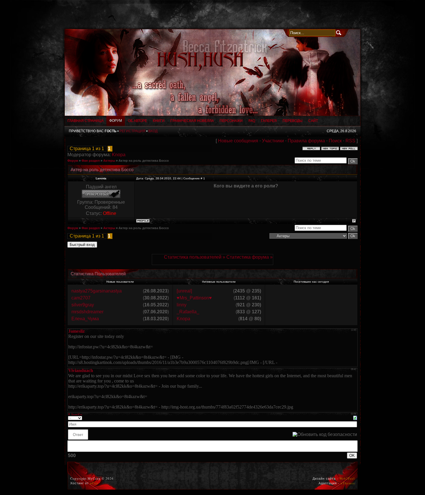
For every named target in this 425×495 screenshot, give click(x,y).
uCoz (94, 483)
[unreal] (184, 290)
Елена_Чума (85, 318)
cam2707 (80, 297)
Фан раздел (91, 160)
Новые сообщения (238, 140)
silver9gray (82, 304)
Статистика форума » (249, 257)
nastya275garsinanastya (96, 290)
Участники (273, 140)
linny (181, 304)
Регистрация (132, 131)
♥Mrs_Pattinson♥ (194, 297)
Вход (153, 131)
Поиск (335, 140)
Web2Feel (347, 478)
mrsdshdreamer (87, 311)
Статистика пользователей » (195, 257)
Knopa (118, 154)
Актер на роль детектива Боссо (144, 160)
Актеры (109, 160)
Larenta (101, 178)
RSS (350, 140)
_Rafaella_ (188, 311)
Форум (72, 160)
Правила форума (306, 140)
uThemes (348, 483)
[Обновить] (355, 417)
